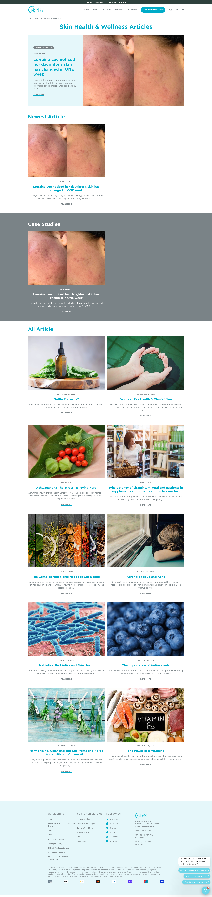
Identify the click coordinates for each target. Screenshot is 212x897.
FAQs (79, 837)
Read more (38, 94)
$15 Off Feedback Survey (58, 848)
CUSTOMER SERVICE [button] (90, 814)
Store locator (53, 835)
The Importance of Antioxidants (146, 665)
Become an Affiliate (56, 852)
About (50, 830)
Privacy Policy (83, 832)
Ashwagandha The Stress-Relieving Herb (66, 487)
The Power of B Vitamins (145, 750)
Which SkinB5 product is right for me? (195, 870)
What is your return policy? (196, 882)
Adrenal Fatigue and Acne (145, 576)
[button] (86, 10)
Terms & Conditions (85, 828)
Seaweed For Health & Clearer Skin (146, 399)
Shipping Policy (83, 819)
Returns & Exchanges (86, 823)
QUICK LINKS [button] (56, 814)
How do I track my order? (197, 876)
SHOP (50, 819)
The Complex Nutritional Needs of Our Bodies (66, 576)
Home (30, 18)
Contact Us (81, 841)
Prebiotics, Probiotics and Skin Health (66, 665)
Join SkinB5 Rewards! (57, 839)
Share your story (55, 843)
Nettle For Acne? (66, 399)
